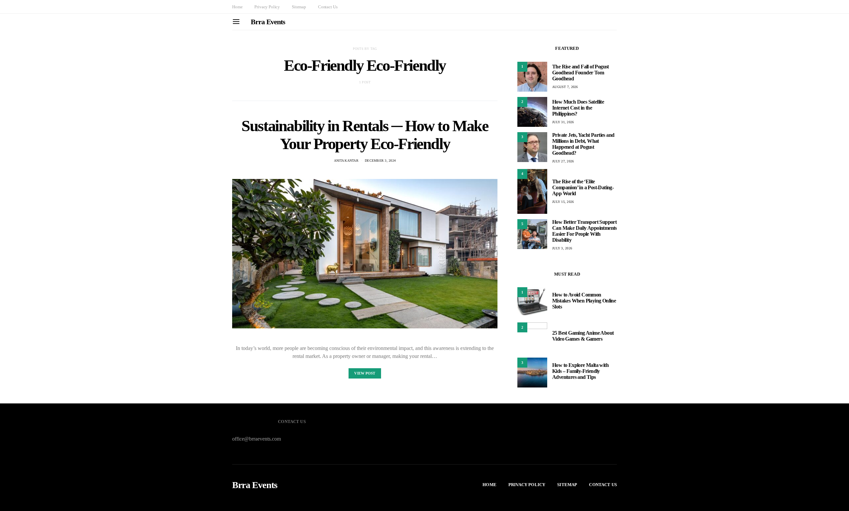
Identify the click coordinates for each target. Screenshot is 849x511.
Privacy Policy (267, 6)
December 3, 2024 (380, 160)
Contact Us (327, 6)
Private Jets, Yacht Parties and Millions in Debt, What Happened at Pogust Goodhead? (583, 144)
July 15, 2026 (563, 202)
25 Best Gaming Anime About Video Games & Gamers (583, 336)
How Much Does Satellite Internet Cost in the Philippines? (578, 108)
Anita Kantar (346, 160)
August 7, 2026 (565, 87)
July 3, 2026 (562, 248)
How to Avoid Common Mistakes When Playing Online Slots (584, 300)
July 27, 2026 (563, 161)
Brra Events (268, 22)
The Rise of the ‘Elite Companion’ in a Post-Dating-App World (583, 187)
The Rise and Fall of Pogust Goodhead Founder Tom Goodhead (580, 72)
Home (237, 6)
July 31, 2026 (563, 122)
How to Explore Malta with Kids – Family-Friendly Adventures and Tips (580, 371)
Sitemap (299, 6)
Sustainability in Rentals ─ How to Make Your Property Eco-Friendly (364, 134)
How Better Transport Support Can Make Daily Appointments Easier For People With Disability (584, 231)
